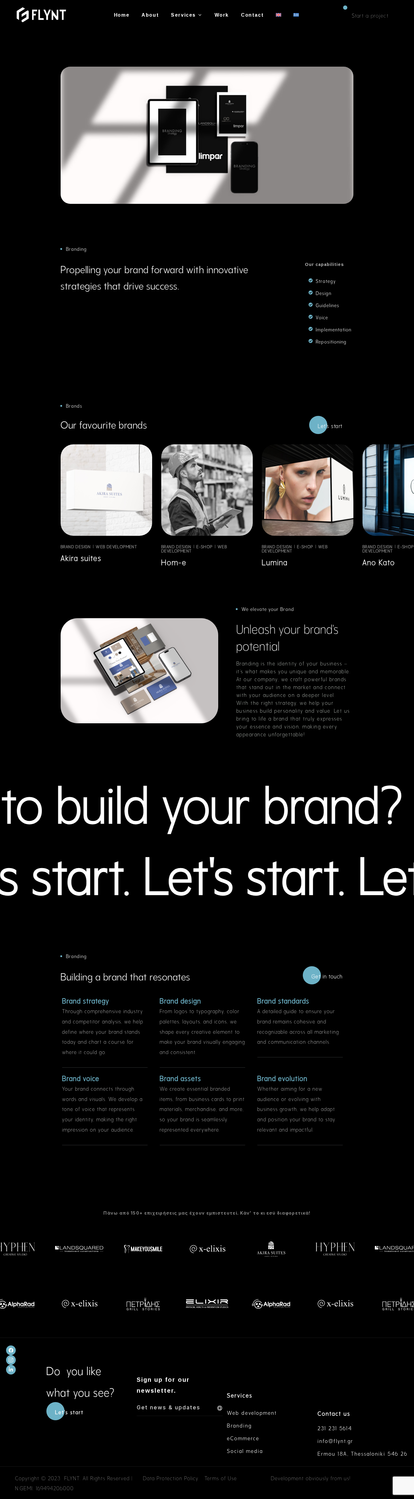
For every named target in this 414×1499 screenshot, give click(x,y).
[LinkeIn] (11, 1370)
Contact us (334, 1413)
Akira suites (81, 557)
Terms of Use (221, 1477)
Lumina (275, 561)
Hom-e (174, 561)
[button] (370, 15)
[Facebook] (11, 1350)
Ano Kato (378, 561)
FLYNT (72, 1477)
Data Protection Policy (171, 1477)
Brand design (76, 546)
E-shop (204, 546)
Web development (116, 546)
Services (239, 1395)
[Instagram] (11, 1360)
